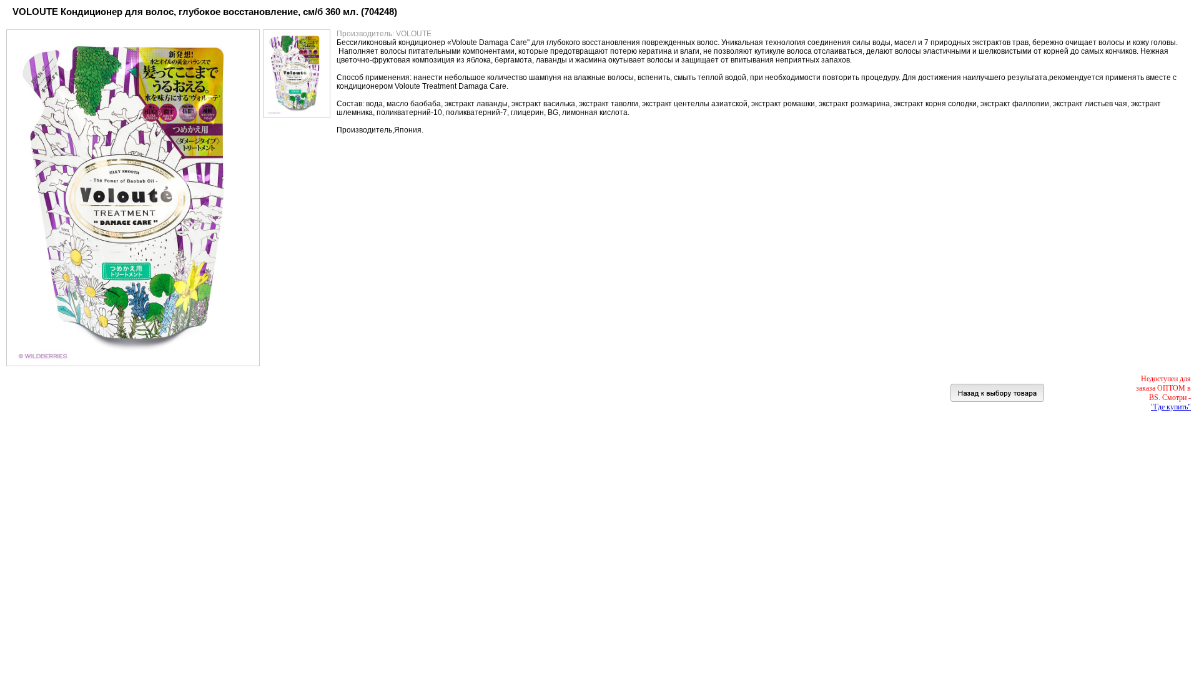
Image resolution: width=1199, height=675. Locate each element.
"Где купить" (1171, 406)
